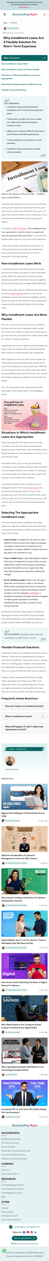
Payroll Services (8, 1145)
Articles (13, 21)
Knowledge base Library (11, 1191)
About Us (5, 1168)
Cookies (4, 1206)
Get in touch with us (10, 1172)
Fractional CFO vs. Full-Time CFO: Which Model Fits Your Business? (23, 1109)
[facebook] (24, 1230)
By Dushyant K (13, 26)
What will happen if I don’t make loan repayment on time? (24, 726)
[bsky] (35, 1230)
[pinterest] (28, 1230)
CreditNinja (34, 591)
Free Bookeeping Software (12, 1183)
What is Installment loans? (18, 714)
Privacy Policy (7, 1210)
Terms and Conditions (10, 1218)
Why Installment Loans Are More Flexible (20, 68)
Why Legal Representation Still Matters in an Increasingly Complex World (22, 1067)
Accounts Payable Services (13, 1153)
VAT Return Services (10, 1141)
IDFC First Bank (20, 227)
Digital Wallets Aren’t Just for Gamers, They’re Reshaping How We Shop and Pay (23, 940)
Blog (5, 21)
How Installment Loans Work (14, 62)
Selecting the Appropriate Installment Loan (21, 82)
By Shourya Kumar (13, 819)
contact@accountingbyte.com (27, 1225)
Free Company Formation (12, 1187)
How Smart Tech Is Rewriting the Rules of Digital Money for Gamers (24, 982)
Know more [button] (23, 5)
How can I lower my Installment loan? (24, 704)
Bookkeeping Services (10, 1137)
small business (16, 292)
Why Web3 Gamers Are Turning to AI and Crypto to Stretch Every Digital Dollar (21, 1024)
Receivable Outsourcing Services (15, 1149)
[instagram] (31, 1230)
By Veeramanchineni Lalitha (16, 861)
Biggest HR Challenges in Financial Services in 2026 (23, 813)
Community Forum (9, 1214)
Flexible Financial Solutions (13, 88)
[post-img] (24, 795)
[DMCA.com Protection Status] (24, 1242)
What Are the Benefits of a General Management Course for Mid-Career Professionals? (19, 855)
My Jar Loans (33, 486)
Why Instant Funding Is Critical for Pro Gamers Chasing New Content (23, 897)
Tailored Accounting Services (14, 1157)
